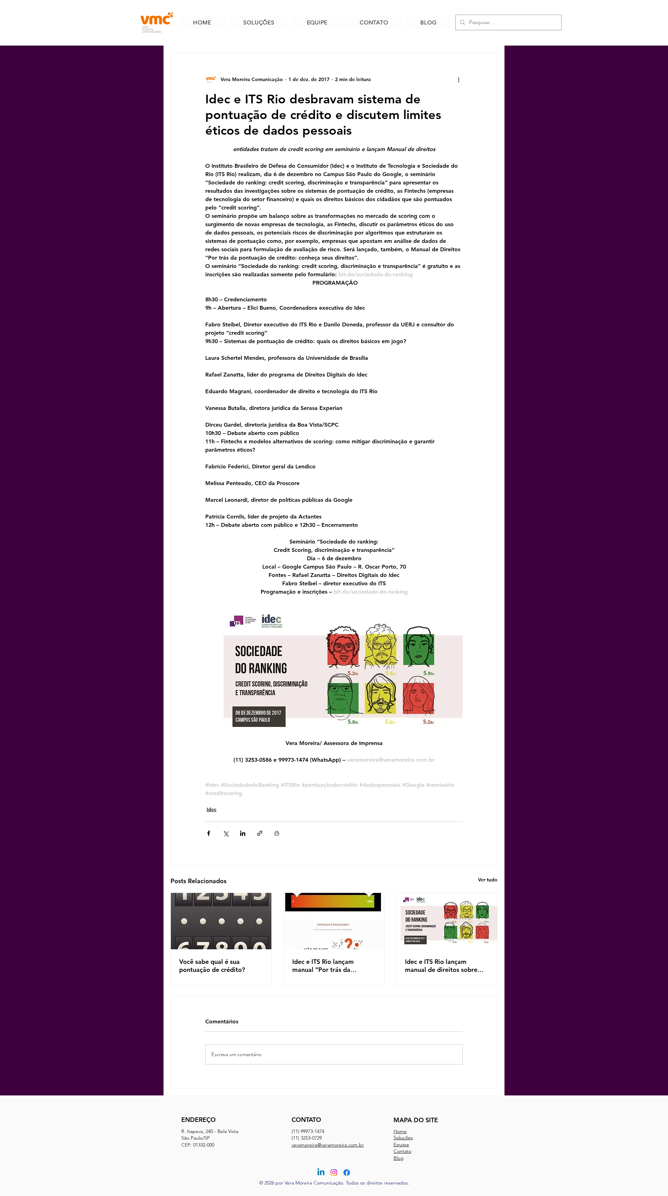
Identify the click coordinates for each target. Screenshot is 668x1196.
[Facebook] (346, 1172)
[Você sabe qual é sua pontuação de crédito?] (221, 921)
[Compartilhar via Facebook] (208, 833)
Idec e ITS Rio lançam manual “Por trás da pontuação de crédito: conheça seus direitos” (325, 966)
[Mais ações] (458, 79)
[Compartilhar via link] (259, 833)
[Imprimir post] (276, 833)
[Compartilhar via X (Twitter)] (225, 833)
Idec (211, 809)
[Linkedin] (321, 1172)
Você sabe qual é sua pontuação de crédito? (212, 966)
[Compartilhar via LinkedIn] (242, 833)
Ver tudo (488, 880)
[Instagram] (333, 1172)
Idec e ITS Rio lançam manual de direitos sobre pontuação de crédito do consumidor (441, 966)
